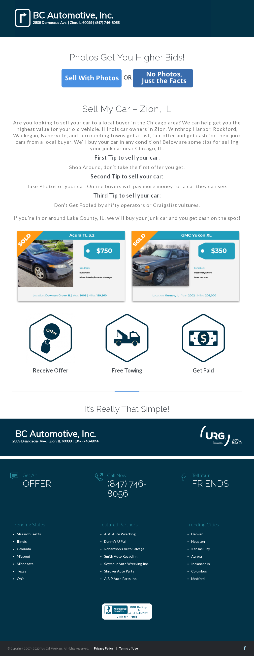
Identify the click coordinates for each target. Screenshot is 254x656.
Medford (198, 578)
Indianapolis (200, 564)
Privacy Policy (103, 648)
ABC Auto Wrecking (120, 534)
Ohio (21, 578)
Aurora (196, 556)
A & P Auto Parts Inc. (120, 578)
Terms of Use (128, 648)
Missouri (23, 556)
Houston (198, 541)
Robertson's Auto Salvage (124, 549)
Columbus (199, 571)
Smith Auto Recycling (120, 556)
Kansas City (200, 549)
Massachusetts (29, 534)
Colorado (24, 549)
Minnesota (25, 564)
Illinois (22, 541)
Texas (21, 571)
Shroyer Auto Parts (119, 571)
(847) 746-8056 (107, 22)
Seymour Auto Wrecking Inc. (126, 564)
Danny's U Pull (115, 541)
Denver (197, 534)
